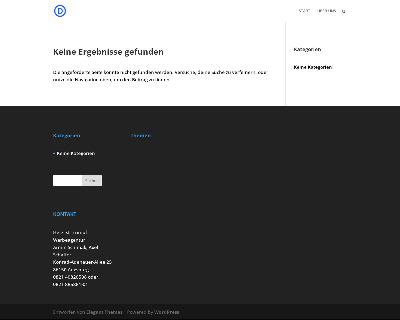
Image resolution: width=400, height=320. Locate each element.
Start (304, 11)
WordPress (166, 312)
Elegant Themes (104, 312)
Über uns (326, 11)
